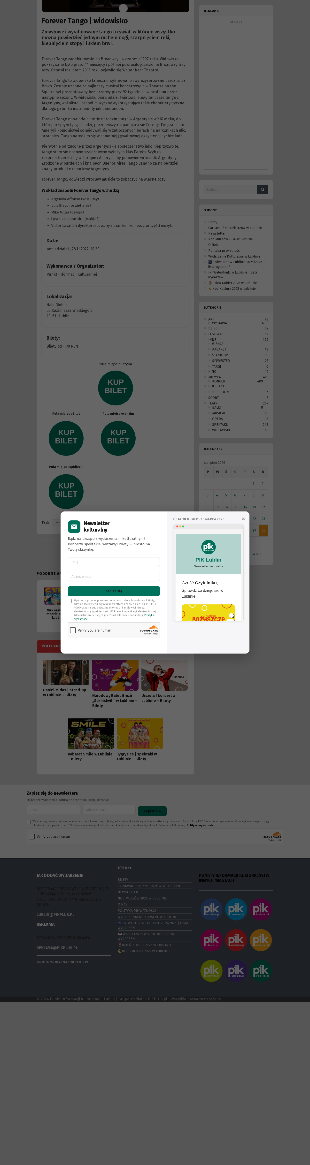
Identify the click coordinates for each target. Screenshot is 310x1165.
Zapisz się (113, 591)
